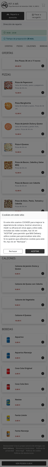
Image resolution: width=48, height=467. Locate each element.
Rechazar (13, 251)
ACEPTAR (35, 251)
